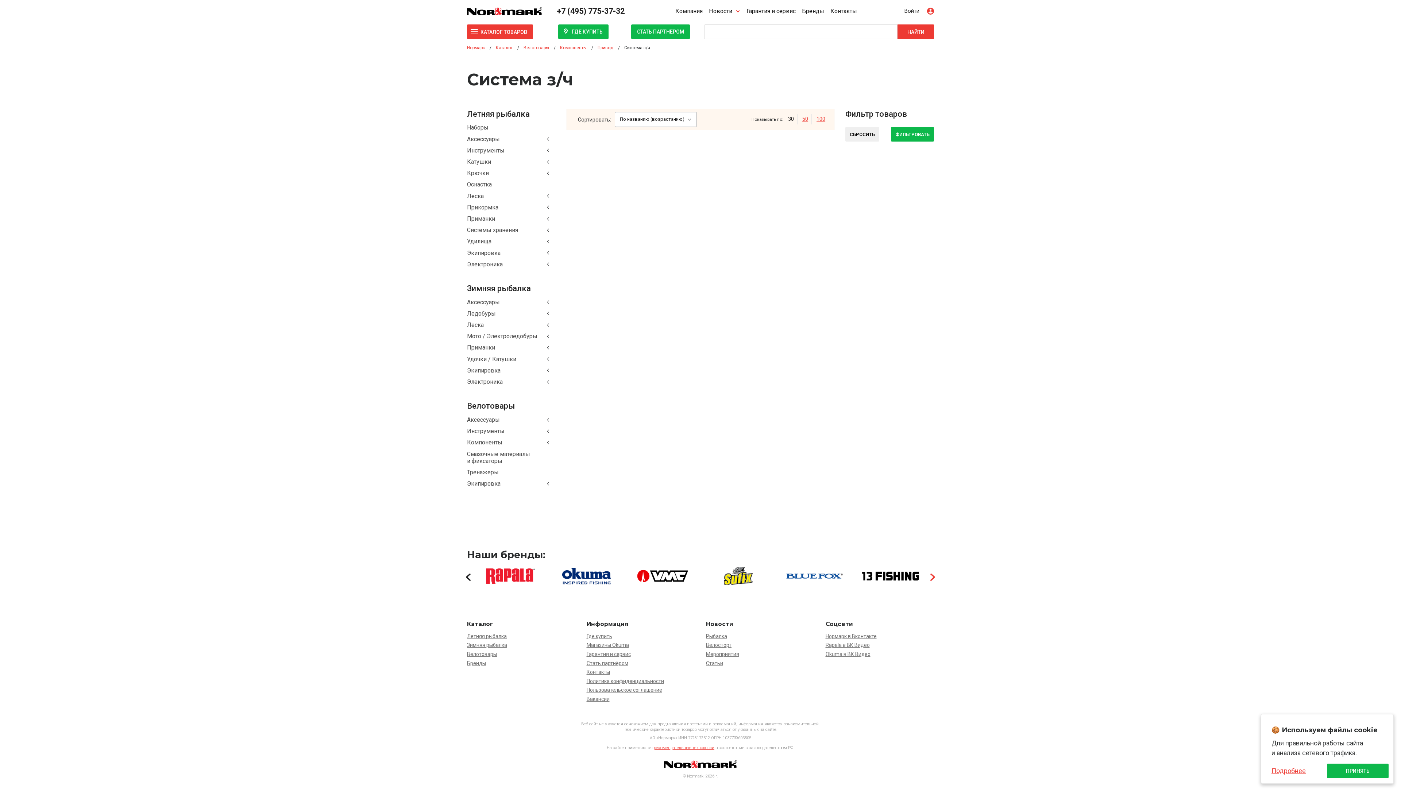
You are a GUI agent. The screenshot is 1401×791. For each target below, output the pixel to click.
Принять (1358, 771)
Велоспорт (719, 645)
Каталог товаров (503, 32)
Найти (916, 32)
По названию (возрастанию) (652, 119)
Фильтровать (912, 134)
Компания (689, 11)
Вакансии (598, 699)
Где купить (587, 32)
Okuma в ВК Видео (848, 654)
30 (791, 119)
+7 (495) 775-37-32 (591, 11)
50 (805, 119)
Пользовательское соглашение (624, 690)
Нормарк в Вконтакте (851, 636)
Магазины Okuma (608, 645)
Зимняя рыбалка (487, 645)
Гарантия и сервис (771, 11)
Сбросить (862, 134)
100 (821, 119)
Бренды (813, 11)
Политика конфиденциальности (625, 681)
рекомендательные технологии (684, 747)
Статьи (714, 663)
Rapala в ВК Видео (848, 645)
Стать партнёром (660, 32)
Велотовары (482, 654)
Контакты (843, 11)
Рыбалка (716, 636)
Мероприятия (722, 654)
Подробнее (1288, 771)
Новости (720, 11)
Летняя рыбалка (487, 636)
